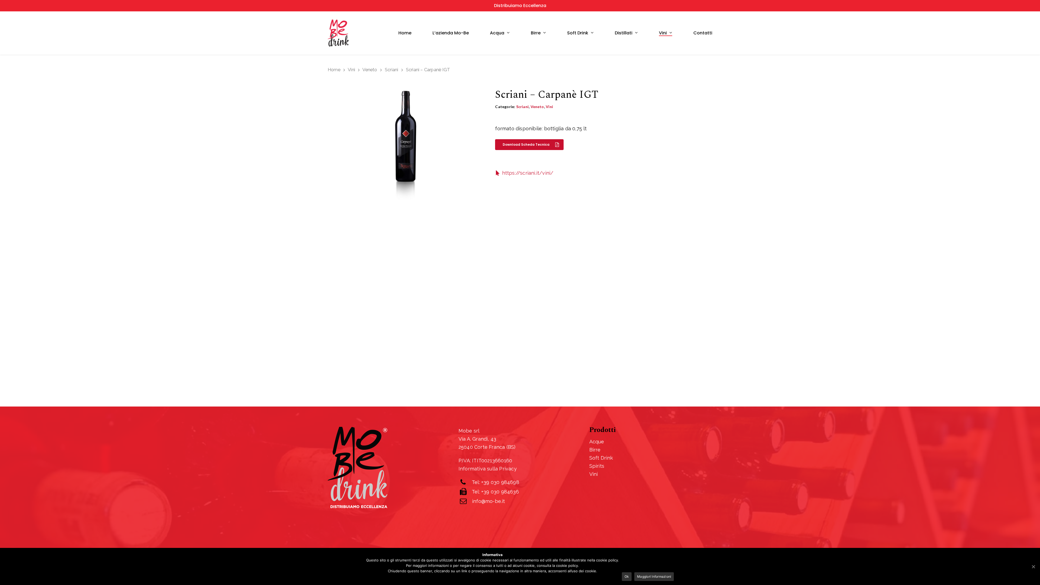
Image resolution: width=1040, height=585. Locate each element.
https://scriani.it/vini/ (528, 173)
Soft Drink (601, 458)
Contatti (702, 33)
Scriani (391, 69)
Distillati (623, 33)
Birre (536, 33)
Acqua (497, 33)
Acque (596, 441)
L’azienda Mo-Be (451, 33)
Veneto (369, 69)
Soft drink (577, 33)
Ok (627, 576)
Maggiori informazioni (654, 576)
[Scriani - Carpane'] (406, 149)
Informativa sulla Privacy (488, 469)
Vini (663, 33)
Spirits (596, 466)
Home (404, 33)
